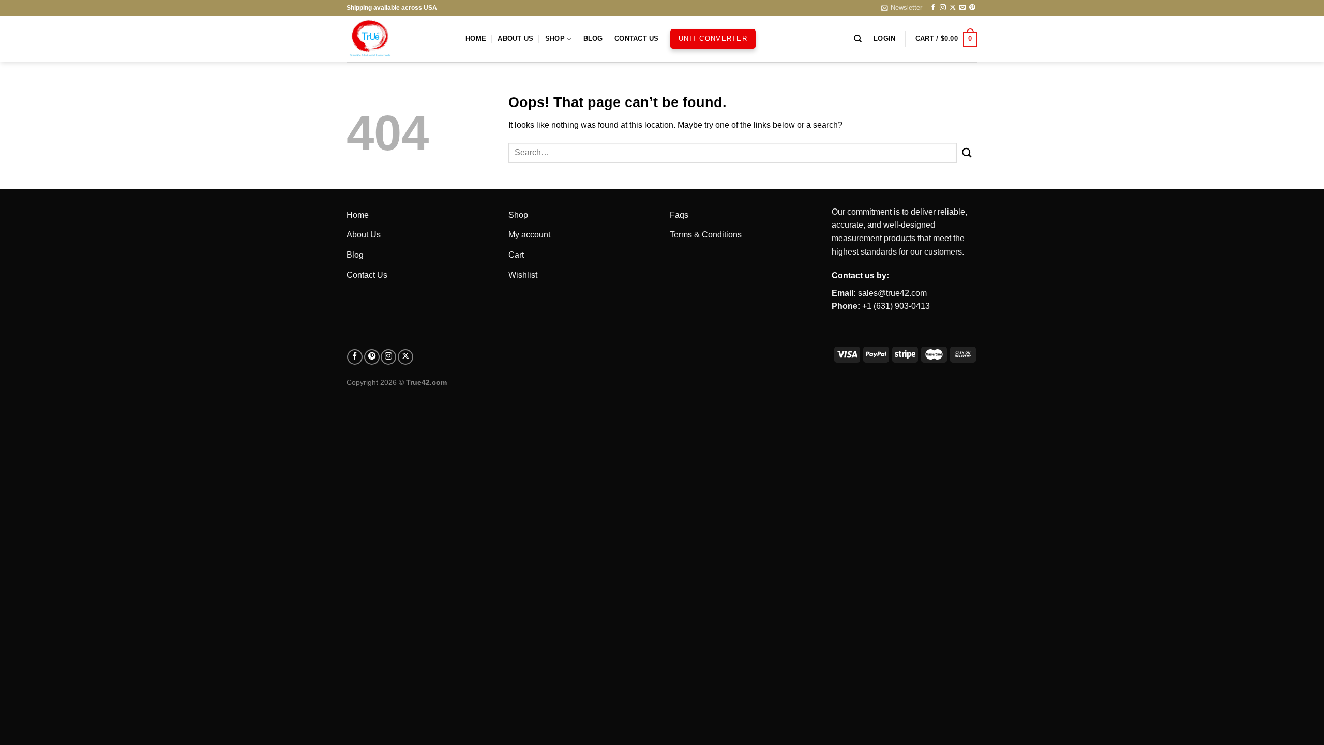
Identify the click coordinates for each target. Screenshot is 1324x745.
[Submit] (967, 153)
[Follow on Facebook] (933, 7)
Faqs (679, 215)
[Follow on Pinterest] (972, 7)
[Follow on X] (953, 7)
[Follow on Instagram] (943, 7)
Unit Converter (713, 38)
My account (529, 234)
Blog (593, 38)
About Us (515, 38)
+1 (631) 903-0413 (896, 306)
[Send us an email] (962, 7)
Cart (516, 254)
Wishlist (522, 275)
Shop (555, 38)
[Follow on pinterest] (372, 357)
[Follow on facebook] (355, 357)
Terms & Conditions (706, 234)
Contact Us (636, 38)
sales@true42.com (892, 293)
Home (475, 38)
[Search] (858, 39)
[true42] (398, 39)
